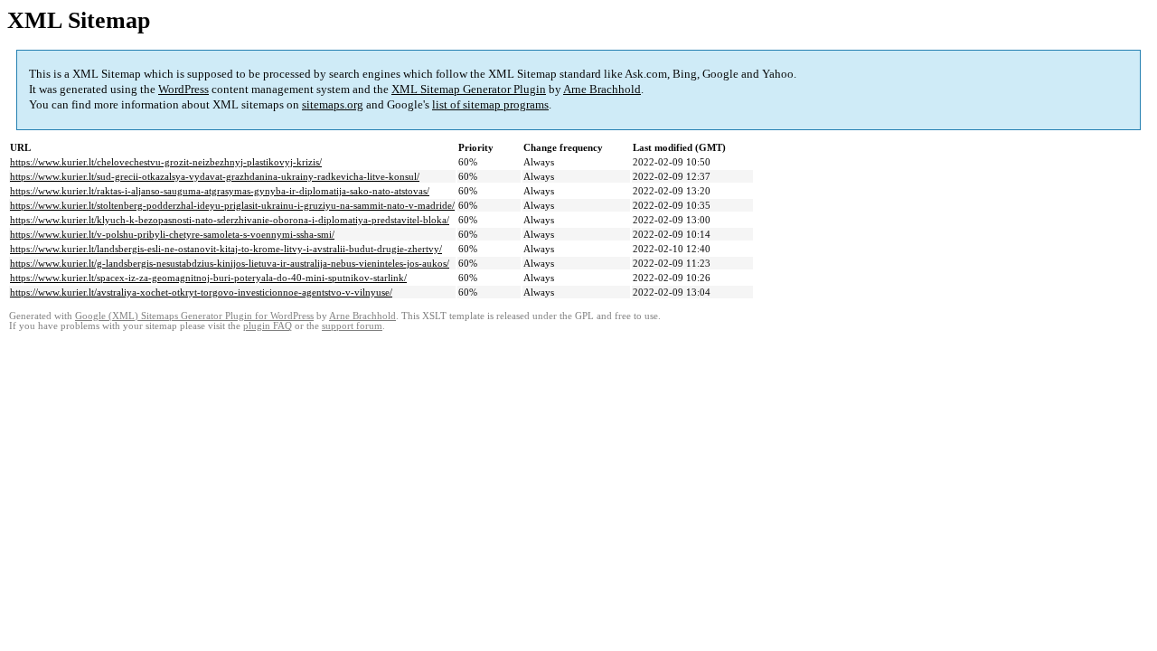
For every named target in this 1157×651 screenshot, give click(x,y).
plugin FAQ (267, 326)
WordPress (183, 89)
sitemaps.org (332, 104)
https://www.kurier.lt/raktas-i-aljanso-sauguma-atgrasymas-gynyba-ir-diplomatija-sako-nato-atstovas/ (219, 190)
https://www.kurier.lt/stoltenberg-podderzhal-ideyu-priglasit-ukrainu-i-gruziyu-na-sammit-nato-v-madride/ (232, 205)
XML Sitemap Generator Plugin (468, 89)
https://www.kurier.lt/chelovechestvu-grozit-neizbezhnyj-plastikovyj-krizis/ (166, 161)
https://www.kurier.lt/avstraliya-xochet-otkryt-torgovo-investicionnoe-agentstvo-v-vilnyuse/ (201, 292)
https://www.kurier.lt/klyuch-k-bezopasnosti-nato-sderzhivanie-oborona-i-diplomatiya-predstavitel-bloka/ (229, 219)
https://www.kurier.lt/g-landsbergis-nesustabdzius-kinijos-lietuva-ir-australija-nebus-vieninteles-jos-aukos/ (229, 263)
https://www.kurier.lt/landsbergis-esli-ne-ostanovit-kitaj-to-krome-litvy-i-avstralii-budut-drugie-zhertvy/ (226, 248)
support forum (352, 326)
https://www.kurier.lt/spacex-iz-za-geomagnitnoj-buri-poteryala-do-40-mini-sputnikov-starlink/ (208, 277)
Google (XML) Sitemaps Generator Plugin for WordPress (194, 316)
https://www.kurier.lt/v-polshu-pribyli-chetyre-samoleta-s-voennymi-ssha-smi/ (172, 234)
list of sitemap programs (490, 104)
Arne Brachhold (602, 89)
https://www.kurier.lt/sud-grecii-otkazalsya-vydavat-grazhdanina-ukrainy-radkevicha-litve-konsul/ (214, 176)
